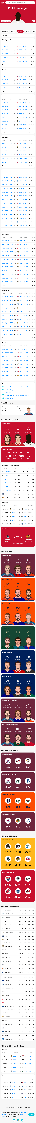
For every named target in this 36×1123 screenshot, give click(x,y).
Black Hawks (6, 21)
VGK (25, 509)
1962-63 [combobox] (4, 35)
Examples (27, 1107)
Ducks (6, 953)
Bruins (7, 992)
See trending (9, 398)
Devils (6, 1035)
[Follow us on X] (22, 1120)
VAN (14, 1067)
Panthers (7, 1003)
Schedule (5, 503)
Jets (6, 494)
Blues (6, 486)
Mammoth (8, 483)
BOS (20, 125)
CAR (25, 1082)
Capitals (7, 1024)
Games (20, 31)
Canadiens (8, 988)
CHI (20, 117)
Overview (5, 31)
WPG (14, 1071)
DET (20, 46)
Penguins (7, 1017)
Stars (6, 475)
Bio (34, 31)
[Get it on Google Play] (18, 1120)
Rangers (7, 1039)
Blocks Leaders (7, 652)
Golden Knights (9, 946)
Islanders (7, 1032)
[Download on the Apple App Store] (14, 1120)
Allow (31, 1114)
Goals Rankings (7, 754)
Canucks (7, 972)
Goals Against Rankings (9, 774)
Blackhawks (28, 539)
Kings (6, 957)
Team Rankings (7, 449)
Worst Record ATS (8, 872)
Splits (27, 31)
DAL (26, 1071)
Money (13, 1107)
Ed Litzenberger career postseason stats (17, 387)
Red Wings (8, 999)
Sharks (7, 539)
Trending (19, 1107)
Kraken (7, 965)
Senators (7, 995)
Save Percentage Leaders (10, 724)
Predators (8, 490)
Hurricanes (8, 1013)
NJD (26, 1063)
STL (13, 520)
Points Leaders (7, 604)
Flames (7, 968)
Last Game (5, 529)
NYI (25, 524)
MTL (20, 76)
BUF (25, 516)
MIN (26, 1067)
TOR (25, 1086)
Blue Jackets (9, 1028)
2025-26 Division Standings (11, 465)
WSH (14, 1063)
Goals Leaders (6, 555)
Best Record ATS (7, 840)
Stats (13, 31)
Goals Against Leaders (9, 700)
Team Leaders (6, 423)
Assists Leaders (7, 580)
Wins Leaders (6, 676)
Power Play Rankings (8, 794)
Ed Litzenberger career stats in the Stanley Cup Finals (18, 391)
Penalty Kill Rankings (8, 814)
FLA (26, 1056)
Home (8, 1107)
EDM (25, 1093)
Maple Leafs (8, 1007)
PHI (26, 1060)
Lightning (8, 984)
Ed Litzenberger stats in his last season (17, 395)
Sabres (7, 980)
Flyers (6, 1020)
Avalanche (8, 472)
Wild (6, 479)
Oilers (6, 950)
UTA (25, 513)
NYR (20, 113)
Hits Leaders (6, 628)
